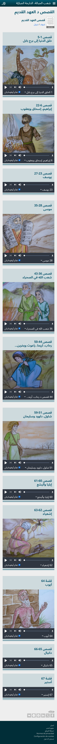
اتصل (52, 725)
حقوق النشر (50, 728)
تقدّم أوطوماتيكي (11, 92)
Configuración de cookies (44, 736)
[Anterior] (10, 87)
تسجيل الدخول (49, 739)
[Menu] (52, 3)
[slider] (36, 87)
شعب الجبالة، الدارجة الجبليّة (33, 3)
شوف (42, 24)
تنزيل (36, 24)
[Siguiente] (15, 87)
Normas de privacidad (45, 733)
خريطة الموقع (49, 731)
